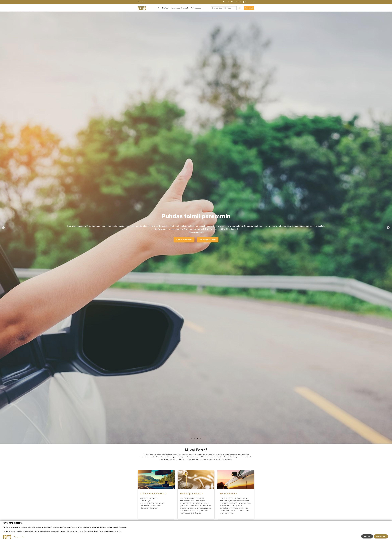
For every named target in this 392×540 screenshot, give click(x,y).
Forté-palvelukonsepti (179, 8)
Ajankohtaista (142, 2)
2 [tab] (194, 438)
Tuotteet (165, 8)
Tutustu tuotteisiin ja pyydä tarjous (195, 238)
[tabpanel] (196, 228)
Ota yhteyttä (249, 8)
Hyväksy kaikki (380, 536)
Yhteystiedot (196, 8)
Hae (239, 8)
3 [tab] (198, 438)
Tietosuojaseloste (20, 537)
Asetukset (367, 536)
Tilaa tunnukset (249, 2)
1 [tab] (191, 438)
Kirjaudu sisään (237, 2)
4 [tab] (201, 438)
